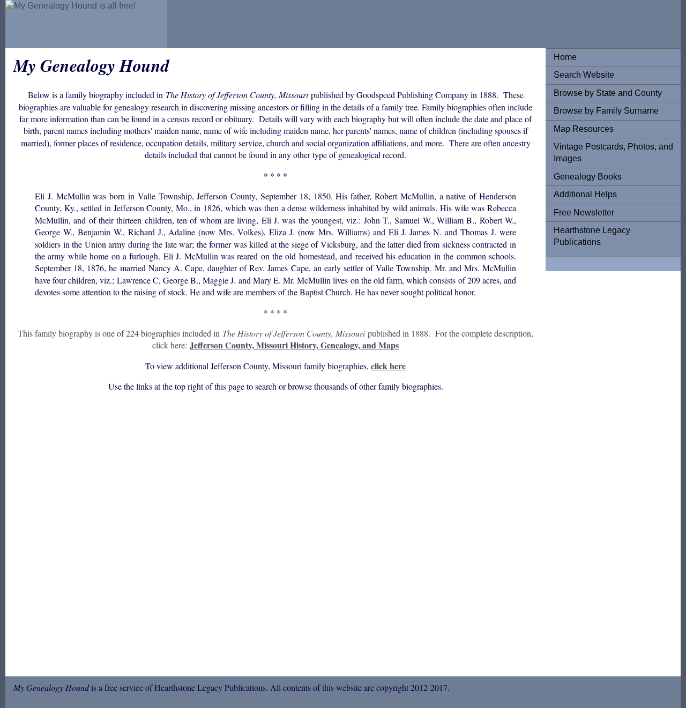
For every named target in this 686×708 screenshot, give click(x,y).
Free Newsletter (584, 212)
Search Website (584, 74)
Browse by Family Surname (606, 110)
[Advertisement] (275, 536)
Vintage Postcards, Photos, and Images (613, 152)
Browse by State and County (608, 93)
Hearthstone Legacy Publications (592, 236)
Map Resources (584, 128)
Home (565, 57)
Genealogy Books (588, 176)
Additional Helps (585, 194)
